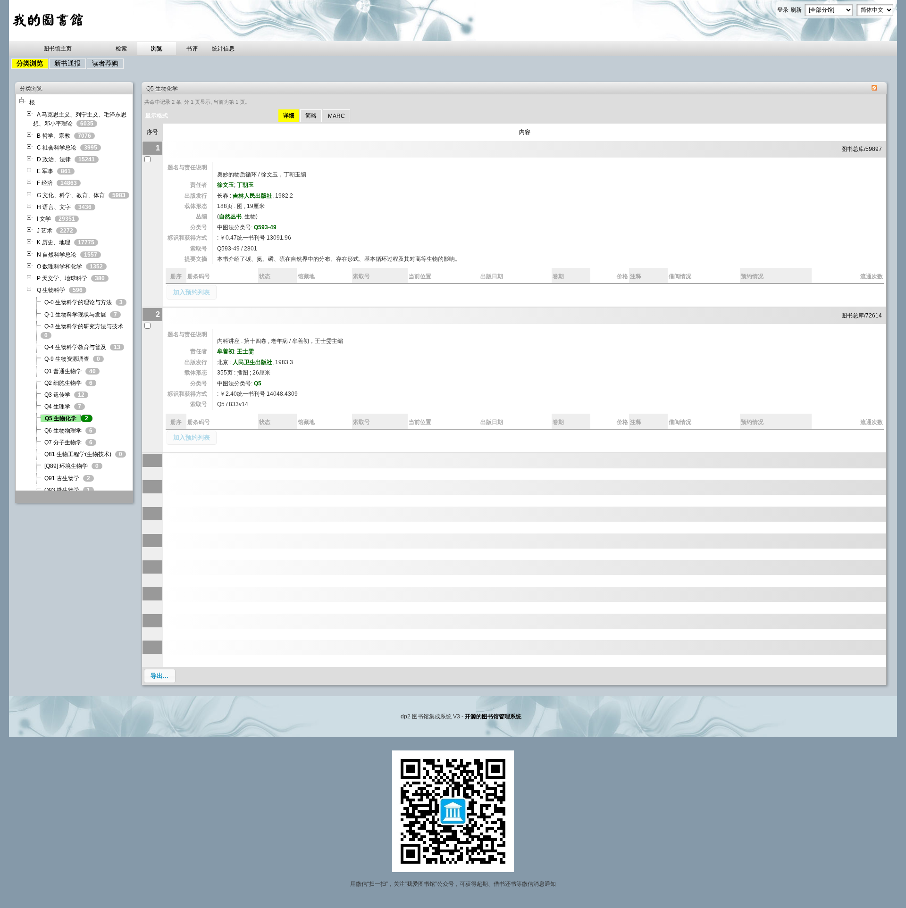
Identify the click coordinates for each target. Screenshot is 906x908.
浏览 (156, 48)
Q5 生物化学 (60, 418)
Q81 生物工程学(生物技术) (77, 454)
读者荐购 (105, 63)
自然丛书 (230, 216)
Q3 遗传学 (57, 395)
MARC (336, 116)
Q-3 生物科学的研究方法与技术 (83, 326)
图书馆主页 (57, 48)
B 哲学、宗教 (53, 136)
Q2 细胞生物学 (63, 383)
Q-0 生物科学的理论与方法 (78, 302)
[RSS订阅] (874, 88)
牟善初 (225, 351)
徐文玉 (225, 185)
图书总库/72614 (861, 315)
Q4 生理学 (57, 406)
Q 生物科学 (51, 290)
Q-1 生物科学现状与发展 (75, 314)
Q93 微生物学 (61, 490)
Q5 (257, 383)
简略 (311, 115)
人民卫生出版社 (252, 362)
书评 (192, 48)
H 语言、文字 (54, 207)
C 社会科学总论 (56, 147)
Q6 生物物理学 (63, 430)
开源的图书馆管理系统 (493, 716)
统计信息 (223, 48)
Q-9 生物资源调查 (66, 359)
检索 (121, 48)
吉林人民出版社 (252, 195)
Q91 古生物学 (61, 478)
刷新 (796, 10)
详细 (288, 115)
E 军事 (45, 171)
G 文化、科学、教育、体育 (71, 195)
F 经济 (45, 183)
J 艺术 (44, 230)
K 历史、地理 (53, 242)
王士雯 (245, 351)
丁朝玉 (245, 185)
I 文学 (44, 219)
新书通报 (67, 63)
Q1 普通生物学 (63, 371)
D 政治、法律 (54, 159)
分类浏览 (30, 63)
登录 (783, 10)
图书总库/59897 (861, 149)
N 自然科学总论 (56, 254)
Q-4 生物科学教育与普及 (75, 347)
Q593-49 (265, 227)
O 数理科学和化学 (59, 266)
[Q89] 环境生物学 (66, 466)
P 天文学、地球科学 (62, 278)
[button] (192, 292)
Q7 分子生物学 (63, 442)
